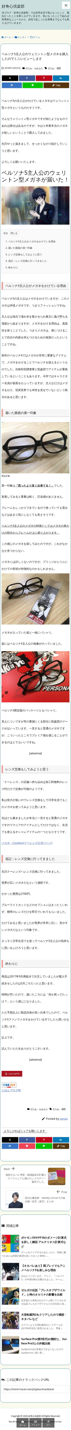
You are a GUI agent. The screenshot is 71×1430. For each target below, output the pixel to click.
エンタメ (22, 37)
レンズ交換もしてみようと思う (24, 254)
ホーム (7, 37)
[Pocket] (27, 1146)
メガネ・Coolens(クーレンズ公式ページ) (27, 843)
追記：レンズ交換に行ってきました (26, 260)
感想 (59, 68)
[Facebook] (27, 78)
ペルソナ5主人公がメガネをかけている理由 (30, 241)
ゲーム (36, 37)
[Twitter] (10, 78)
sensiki (64, 1118)
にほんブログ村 (11, 1090)
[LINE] (33, 85)
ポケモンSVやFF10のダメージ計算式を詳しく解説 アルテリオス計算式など (44, 1242)
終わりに (12, 267)
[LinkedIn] (61, 78)
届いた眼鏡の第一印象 (19, 247)
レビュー (38, 68)
